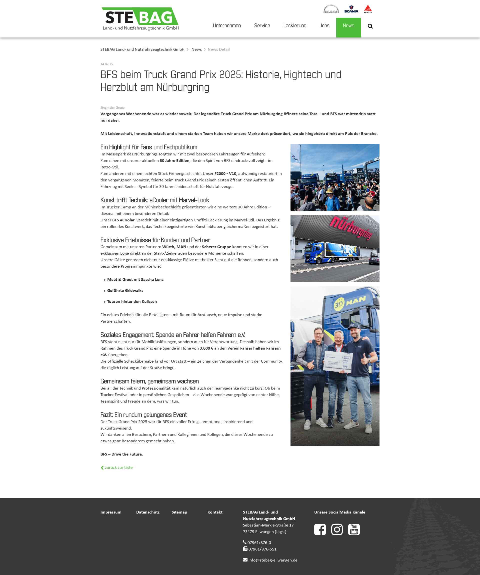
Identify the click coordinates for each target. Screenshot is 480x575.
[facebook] (322, 534)
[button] (370, 27)
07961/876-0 (259, 543)
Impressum (111, 512)
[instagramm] (339, 534)
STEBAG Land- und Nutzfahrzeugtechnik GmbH (142, 49)
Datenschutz (148, 512)
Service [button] (262, 25)
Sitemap (179, 512)
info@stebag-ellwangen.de (273, 560)
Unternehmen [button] (227, 25)
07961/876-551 (262, 549)
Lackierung (295, 25)
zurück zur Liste (118, 467)
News (348, 25)
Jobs (325, 25)
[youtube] (356, 534)
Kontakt (215, 512)
